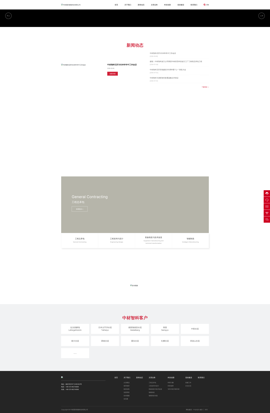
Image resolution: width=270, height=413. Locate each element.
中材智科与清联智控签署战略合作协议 (164, 208)
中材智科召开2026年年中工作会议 (122, 195)
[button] (128, 158)
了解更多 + (205, 217)
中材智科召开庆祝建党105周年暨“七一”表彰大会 (168, 200)
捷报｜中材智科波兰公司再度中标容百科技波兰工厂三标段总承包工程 (176, 192)
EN (207, 5)
